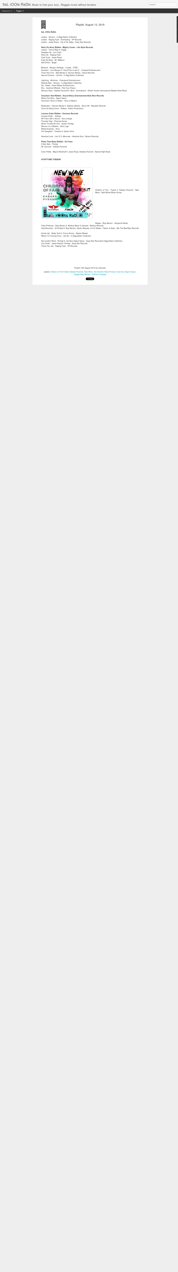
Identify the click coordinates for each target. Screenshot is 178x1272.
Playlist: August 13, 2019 (90, 24)
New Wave (88, 271)
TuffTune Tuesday (98, 274)
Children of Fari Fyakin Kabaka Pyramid (66, 271)
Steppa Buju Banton (82, 274)
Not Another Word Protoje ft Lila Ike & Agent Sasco (115, 271)
